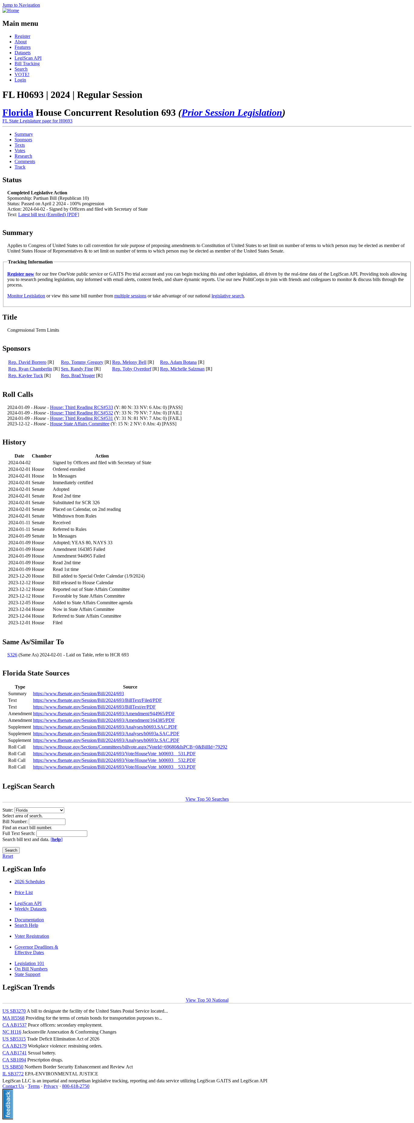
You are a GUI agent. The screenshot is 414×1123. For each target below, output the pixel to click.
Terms (34, 1086)
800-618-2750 (75, 1086)
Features (23, 47)
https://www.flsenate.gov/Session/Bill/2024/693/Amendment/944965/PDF (104, 713)
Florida (17, 112)
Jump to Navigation (21, 5)
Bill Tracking (27, 63)
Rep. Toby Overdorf (131, 368)
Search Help (26, 925)
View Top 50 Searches (207, 799)
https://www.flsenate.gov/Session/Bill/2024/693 (78, 693)
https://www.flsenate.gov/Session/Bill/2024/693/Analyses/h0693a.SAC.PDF (106, 733)
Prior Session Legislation (232, 112)
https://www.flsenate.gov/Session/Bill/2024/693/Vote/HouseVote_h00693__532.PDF (114, 760)
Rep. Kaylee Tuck (25, 375)
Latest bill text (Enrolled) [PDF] (48, 214)
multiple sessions (130, 295)
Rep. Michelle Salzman (182, 368)
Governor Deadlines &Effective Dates (36, 949)
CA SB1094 (14, 1059)
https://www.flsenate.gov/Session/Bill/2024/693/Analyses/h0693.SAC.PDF (105, 726)
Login (20, 79)
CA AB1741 (14, 1052)
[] (56, 839)
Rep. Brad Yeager (78, 375)
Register (22, 36)
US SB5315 (14, 1038)
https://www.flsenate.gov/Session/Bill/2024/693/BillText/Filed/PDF (97, 700)
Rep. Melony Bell (129, 362)
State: (8, 810)
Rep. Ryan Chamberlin (30, 368)
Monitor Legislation (26, 295)
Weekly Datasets (30, 908)
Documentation (29, 919)
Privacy (51, 1086)
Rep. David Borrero (27, 362)
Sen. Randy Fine (77, 368)
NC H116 (11, 1031)
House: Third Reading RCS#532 (81, 412)
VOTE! (22, 74)
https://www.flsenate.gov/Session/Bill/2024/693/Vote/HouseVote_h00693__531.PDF (114, 753)
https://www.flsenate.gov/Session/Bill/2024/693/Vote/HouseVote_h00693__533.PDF (114, 766)
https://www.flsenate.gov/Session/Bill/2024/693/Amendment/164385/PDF (104, 720)
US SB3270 (14, 1011)
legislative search (228, 295)
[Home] (10, 10)
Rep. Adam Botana (178, 362)
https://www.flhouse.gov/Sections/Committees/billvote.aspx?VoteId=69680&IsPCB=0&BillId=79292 (130, 746)
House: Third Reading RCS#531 (81, 418)
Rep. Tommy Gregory (82, 362)
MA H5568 (13, 1018)
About (21, 41)
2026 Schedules (30, 881)
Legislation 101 (29, 963)
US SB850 (12, 1066)
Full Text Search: (19, 833)
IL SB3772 (13, 1073)
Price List (24, 892)
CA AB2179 (14, 1045)
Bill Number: (15, 821)
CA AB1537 (14, 1024)
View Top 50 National (207, 1000)
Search (21, 69)
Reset (7, 856)
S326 (12, 654)
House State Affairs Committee (79, 423)
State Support (27, 974)
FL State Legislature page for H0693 (37, 120)
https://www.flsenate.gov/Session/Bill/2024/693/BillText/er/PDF (94, 706)
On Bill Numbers (31, 968)
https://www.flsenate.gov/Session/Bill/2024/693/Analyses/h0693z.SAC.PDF (106, 740)
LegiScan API (28, 58)
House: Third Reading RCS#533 (81, 407)
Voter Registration (32, 936)
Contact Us (13, 1086)
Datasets (23, 52)
